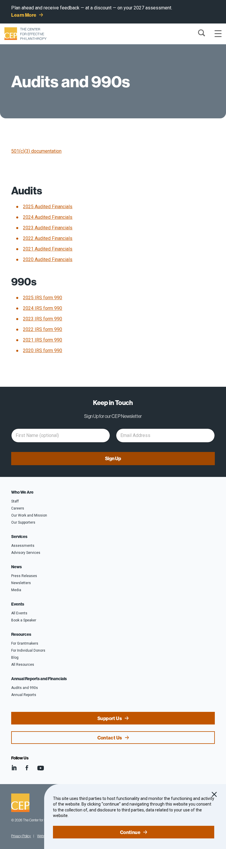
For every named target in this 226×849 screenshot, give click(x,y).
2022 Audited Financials (47, 238)
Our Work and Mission (29, 515)
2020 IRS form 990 (42, 350)
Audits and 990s (24, 688)
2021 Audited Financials (47, 249)
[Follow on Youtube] (40, 767)
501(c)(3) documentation (36, 151)
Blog (15, 657)
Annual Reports (23, 695)
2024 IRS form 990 (42, 308)
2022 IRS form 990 (42, 329)
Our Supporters (23, 522)
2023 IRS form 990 (42, 319)
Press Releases (24, 576)
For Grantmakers (24, 643)
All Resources (22, 665)
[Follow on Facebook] (27, 768)
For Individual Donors (28, 650)
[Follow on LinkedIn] (13, 768)
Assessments (22, 546)
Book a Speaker (23, 620)
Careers (17, 508)
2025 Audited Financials (47, 206)
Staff (15, 501)
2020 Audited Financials (47, 259)
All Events (19, 613)
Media (16, 590)
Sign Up (113, 458)
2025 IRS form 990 (42, 297)
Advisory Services (25, 553)
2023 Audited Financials (47, 228)
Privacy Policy (21, 836)
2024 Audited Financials (47, 217)
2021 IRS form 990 (42, 340)
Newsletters (21, 583)
